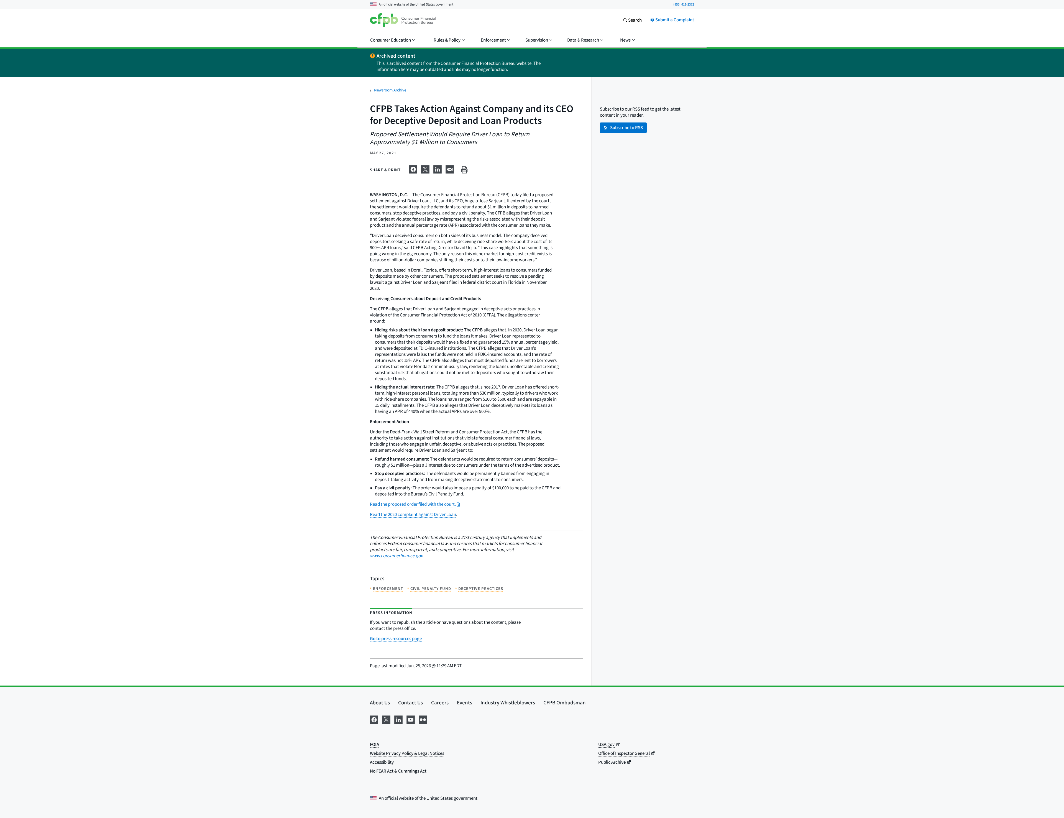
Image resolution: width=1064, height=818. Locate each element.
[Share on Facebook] (413, 168)
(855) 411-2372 (683, 4)
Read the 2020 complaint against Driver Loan (413, 514)
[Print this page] (464, 169)
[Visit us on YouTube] (410, 718)
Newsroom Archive (390, 90)
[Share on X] (425, 168)
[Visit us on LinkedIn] (398, 718)
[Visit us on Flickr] (423, 718)
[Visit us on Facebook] (374, 718)
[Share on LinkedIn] (437, 168)
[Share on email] (450, 168)
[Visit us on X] (386, 718)
